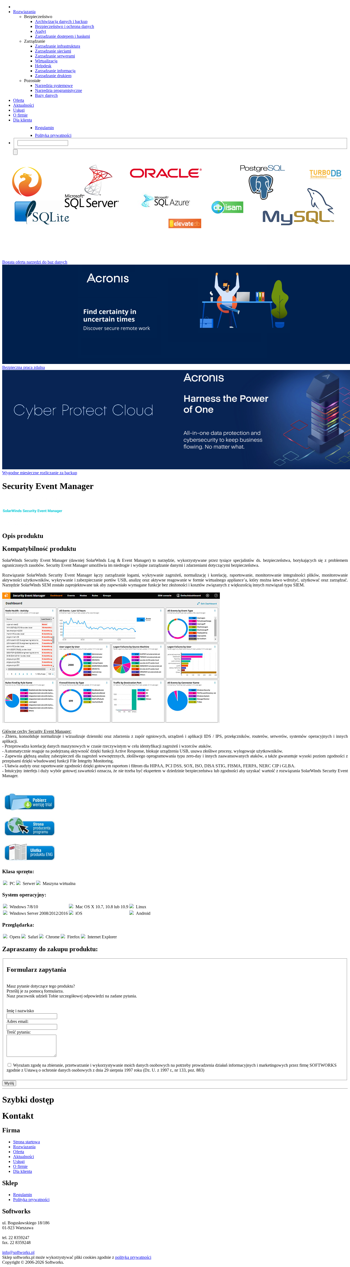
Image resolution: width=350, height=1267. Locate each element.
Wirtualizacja (46, 61)
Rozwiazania (24, 11)
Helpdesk (43, 65)
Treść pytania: (19, 1032)
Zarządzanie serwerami (55, 56)
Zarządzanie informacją (55, 70)
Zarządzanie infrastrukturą (57, 46)
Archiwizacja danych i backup (61, 21)
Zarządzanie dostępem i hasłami (62, 36)
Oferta (18, 100)
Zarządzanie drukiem (53, 75)
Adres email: (17, 1021)
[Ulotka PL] (29, 860)
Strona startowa (26, 1141)
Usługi (19, 110)
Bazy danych (46, 95)
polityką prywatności (133, 1257)
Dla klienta (22, 120)
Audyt (40, 31)
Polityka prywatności (53, 135)
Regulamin (44, 127)
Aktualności (23, 105)
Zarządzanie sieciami (53, 51)
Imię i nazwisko (20, 1010)
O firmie (20, 115)
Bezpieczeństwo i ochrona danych (64, 26)
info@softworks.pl (18, 1252)
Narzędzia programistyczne (58, 90)
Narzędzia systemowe (54, 85)
